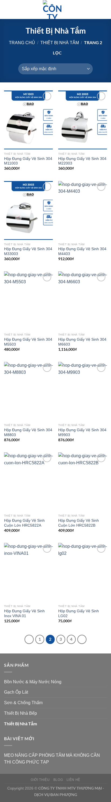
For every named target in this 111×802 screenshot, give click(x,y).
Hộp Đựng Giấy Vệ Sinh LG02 (78, 613)
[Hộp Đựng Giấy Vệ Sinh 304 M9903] (82, 391)
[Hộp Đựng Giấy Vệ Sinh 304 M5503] (28, 300)
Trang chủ (22, 42)
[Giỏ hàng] (104, 9)
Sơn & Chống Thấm (23, 702)
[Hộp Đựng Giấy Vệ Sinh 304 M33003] (28, 210)
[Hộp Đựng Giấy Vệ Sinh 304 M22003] (82, 120)
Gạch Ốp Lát (16, 692)
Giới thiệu (40, 780)
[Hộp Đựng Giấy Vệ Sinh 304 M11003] (28, 120)
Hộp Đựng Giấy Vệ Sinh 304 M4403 (82, 251)
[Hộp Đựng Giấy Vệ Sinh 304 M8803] (28, 391)
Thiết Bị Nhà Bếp (20, 713)
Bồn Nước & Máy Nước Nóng (32, 681)
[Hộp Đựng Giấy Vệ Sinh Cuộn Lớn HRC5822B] (82, 481)
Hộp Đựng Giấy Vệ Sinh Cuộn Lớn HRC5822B (78, 522)
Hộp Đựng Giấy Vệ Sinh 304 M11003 (28, 161)
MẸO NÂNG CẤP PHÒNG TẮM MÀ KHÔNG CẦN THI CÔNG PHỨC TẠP (52, 759)
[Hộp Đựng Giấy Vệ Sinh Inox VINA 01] (28, 572)
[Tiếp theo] (81, 639)
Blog (58, 780)
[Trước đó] (29, 639)
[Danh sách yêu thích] (86, 9)
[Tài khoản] (95, 9)
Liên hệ (73, 780)
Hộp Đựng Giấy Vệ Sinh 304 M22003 (82, 161)
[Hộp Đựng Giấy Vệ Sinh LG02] (82, 572)
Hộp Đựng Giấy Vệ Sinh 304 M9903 (82, 432)
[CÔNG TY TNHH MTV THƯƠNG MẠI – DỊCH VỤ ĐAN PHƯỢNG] (52, 9)
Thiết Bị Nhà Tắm (59, 42)
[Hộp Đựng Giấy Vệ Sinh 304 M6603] (82, 300)
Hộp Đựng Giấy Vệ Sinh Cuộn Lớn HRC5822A (24, 522)
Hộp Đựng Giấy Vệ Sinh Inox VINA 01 (24, 613)
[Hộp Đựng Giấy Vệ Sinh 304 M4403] (82, 210)
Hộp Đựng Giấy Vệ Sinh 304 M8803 (28, 432)
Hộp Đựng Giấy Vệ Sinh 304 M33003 (28, 251)
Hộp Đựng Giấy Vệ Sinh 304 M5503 (28, 341)
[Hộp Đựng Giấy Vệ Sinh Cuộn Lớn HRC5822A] (28, 481)
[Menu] (7, 9)
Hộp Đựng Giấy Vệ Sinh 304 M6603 (82, 341)
